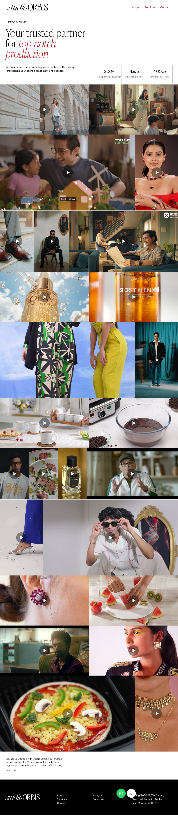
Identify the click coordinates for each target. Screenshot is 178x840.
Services (62, 799)
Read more (12, 770)
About (60, 795)
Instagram (98, 795)
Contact (61, 803)
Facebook (98, 799)
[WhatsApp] (121, 793)
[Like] (131, 793)
